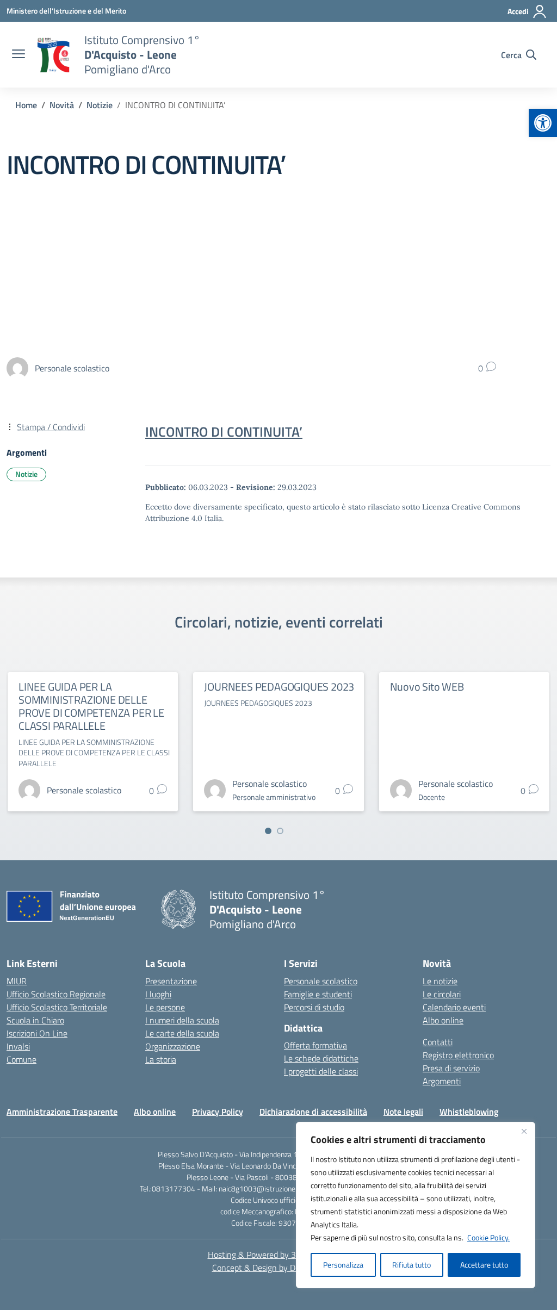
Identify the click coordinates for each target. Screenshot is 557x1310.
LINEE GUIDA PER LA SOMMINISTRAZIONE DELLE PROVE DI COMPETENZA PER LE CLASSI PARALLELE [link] (91, 706)
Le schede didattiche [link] (321, 1058)
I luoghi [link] (158, 994)
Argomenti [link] (442, 1081)
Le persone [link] (165, 1007)
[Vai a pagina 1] (268, 831)
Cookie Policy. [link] (488, 1237)
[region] (415, 1205)
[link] (543, 123)
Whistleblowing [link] (469, 1111)
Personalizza (343, 1264)
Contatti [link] (438, 1041)
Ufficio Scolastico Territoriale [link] (57, 1007)
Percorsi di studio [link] (314, 1007)
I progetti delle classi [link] (321, 1071)
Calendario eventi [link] (454, 1007)
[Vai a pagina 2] (280, 831)
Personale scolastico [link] (320, 981)
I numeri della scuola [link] (182, 1020)
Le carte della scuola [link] (182, 1033)
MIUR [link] (17, 981)
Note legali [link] (403, 1111)
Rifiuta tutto (411, 1264)
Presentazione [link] (171, 981)
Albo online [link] (443, 1020)
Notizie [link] (26, 474)
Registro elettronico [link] (458, 1054)
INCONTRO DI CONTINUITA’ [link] (223, 431)
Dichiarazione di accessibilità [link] (313, 1111)
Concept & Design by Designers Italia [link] (278, 1267)
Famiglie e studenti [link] (318, 994)
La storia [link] (160, 1059)
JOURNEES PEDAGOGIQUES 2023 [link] (279, 686)
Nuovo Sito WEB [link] (427, 686)
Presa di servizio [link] (451, 1068)
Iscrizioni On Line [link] (37, 1033)
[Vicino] (523, 1131)
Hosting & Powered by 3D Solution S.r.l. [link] (279, 1254)
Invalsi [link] (18, 1046)
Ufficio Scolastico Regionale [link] (56, 994)
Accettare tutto (484, 1264)
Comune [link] (21, 1059)
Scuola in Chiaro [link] (35, 1020)
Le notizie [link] (440, 981)
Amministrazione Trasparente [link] (62, 1111)
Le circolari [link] (442, 994)
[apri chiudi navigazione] (18, 54)
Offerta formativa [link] (315, 1045)
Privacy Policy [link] (217, 1111)
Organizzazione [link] (172, 1046)
